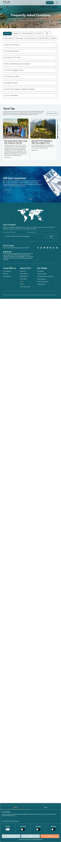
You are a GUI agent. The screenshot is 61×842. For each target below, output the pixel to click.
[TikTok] (41, 248)
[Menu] (56, 2)
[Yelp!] (54, 248)
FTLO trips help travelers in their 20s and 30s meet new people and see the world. (18, 258)
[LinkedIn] (51, 248)
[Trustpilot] (57, 248)
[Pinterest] (47, 248)
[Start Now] (30, 45)
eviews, (23, 256)
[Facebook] (44, 248)
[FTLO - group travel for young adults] (38, 248)
